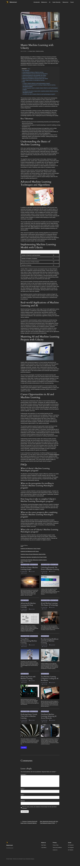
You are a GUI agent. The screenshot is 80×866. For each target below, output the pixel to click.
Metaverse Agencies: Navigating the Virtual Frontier (34, 557)
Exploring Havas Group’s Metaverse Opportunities (33, 554)
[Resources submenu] (68, 2)
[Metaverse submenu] (47, 2)
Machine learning (25, 56)
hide (29, 68)
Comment (23, 774)
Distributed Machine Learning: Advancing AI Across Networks (48, 716)
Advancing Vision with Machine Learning (28, 678)
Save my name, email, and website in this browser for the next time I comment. (39, 807)
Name (22, 788)
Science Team (32, 51)
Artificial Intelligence (25, 564)
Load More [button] (24, 747)
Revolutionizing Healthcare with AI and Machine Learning (49, 641)
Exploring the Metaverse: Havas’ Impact (30, 548)
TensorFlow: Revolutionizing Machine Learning (29, 641)
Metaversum (13, 2)
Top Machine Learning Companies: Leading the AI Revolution (49, 678)
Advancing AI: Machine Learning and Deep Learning (28, 605)
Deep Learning (34, 226)
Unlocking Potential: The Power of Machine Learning (50, 568)
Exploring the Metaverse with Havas (30, 551)
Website (23, 800)
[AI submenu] (50, 2)
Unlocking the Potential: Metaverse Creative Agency (34, 560)
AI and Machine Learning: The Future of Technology (49, 604)
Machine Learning (40, 51)
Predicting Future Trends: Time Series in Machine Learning (29, 716)
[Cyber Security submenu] (60, 2)
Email (22, 794)
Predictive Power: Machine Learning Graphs (29, 568)
